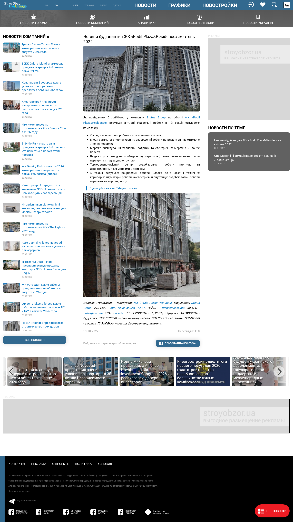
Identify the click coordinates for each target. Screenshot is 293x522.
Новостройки (219, 5)
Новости (145, 5)
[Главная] (15, 5)
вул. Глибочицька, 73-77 (127, 308)
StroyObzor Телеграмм (25, 500)
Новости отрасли (199, 22)
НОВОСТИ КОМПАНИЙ (26, 36)
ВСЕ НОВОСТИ (35, 340)
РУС (57, 5)
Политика (83, 464)
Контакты (16, 464)
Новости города (33, 22)
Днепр (103, 5)
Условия (105, 464)
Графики (179, 5)
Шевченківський (173, 308)
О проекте (60, 464)
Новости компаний (92, 22)
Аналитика (147, 22)
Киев (76, 5)
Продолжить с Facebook (180, 343)
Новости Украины (258, 22)
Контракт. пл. (93, 313)
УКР (47, 5)
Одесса (117, 5)
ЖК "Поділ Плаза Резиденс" (152, 303)
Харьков (89, 5)
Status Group (156, 117)
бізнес (119, 313)
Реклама (38, 464)
